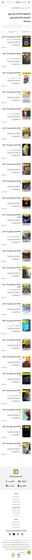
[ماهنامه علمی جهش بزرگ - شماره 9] (26, 186)
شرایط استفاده (16, 499)
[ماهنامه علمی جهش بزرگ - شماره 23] (26, 378)
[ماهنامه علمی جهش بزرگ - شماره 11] (26, 133)
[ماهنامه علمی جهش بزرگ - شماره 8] (26, 169)
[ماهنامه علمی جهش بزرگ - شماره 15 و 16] (26, 219)
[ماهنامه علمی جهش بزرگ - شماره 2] (26, 236)
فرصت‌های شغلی (16, 504)
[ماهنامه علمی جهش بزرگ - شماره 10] (26, 97)
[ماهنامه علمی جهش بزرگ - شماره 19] (26, 431)
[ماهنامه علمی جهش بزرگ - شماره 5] (26, 150)
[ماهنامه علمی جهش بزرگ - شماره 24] (26, 272)
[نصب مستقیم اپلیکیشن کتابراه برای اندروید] (22, 481)
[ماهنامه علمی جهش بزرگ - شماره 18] (26, 361)
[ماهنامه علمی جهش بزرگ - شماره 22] (26, 448)
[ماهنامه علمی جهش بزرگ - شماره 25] (26, 78)
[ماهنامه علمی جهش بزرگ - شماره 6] (26, 114)
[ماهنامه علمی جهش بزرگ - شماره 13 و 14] (26, 289)
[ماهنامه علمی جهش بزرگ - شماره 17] (26, 308)
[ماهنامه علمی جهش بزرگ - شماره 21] (26, 325)
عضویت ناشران (16, 522)
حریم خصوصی (16, 501)
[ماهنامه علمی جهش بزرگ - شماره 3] (26, 256)
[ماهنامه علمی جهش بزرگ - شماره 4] (26, 203)
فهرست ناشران (16, 527)
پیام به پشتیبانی (16, 510)
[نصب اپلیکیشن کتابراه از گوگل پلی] (10, 481)
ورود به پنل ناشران (16, 524)
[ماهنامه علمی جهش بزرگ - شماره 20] (26, 395)
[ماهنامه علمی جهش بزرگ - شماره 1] (26, 41)
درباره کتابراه (16, 496)
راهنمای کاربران (16, 513)
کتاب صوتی (9, 540)
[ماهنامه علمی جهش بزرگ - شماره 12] (26, 345)
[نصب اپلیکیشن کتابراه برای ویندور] (10, 486)
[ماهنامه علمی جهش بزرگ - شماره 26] (26, 414)
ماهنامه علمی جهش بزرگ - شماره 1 (11, 37)
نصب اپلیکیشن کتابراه (24, 540)
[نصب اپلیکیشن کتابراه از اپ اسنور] (22, 486)
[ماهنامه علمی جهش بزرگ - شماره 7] (26, 58)
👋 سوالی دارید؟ (22, 552)
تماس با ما (16, 515)
